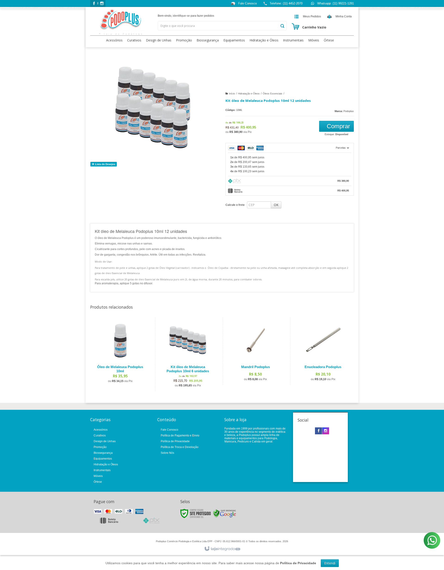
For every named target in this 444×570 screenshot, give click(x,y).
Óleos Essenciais (272, 93)
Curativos (100, 435)
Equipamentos (103, 458)
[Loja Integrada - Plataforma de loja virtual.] (222, 549)
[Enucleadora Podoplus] (323, 351)
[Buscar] (281, 25)
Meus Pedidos (312, 16)
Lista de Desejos (104, 164)
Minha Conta (344, 16)
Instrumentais (102, 470)
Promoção (100, 447)
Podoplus (348, 111)
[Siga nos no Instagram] (101, 3)
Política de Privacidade (175, 441)
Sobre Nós (167, 452)
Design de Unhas (105, 441)
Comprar (337, 126)
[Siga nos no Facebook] (94, 3)
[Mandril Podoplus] (255, 351)
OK (276, 205)
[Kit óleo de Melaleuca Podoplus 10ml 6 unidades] (188, 354)
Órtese (98, 481)
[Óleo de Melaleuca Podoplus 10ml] (120, 352)
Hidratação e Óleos (249, 93)
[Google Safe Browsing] (224, 513)
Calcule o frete (235, 205)
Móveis (98, 476)
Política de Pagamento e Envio (180, 435)
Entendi (329, 563)
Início (232, 93)
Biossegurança (103, 452)
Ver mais (123, 367)
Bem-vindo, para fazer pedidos (186, 15)
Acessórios (101, 429)
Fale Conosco (247, 3)
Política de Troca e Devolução (179, 447)
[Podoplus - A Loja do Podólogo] (120, 22)
